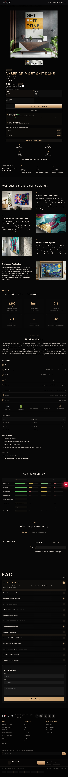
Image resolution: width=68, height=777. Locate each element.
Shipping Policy (50, 727)
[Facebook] (41, 716)
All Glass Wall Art (7, 724)
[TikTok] (49, 716)
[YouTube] (53, 716)
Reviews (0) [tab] (39, 542)
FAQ (25, 727)
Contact (26, 730)
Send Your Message (34, 699)
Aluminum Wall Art (7, 727)
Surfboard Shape (7, 732)
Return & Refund (50, 730)
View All (64, 577)
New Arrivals (5, 743)
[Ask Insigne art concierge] (66, 484)
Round (4, 738)
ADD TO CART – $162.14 (40, 106)
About (26, 724)
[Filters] (33, 547)
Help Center (49, 732)
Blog (25, 738)
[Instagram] (37, 716)
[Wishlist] (50, 2)
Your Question (7, 685)
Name (5, 673)
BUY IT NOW (34, 110)
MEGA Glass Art (6, 730)
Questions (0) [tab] (57, 542)
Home (2, 5)
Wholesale (27, 735)
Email (5, 679)
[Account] (48, 2)
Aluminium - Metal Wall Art (10, 5)
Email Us (42, 762)
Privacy (49, 768)
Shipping (63, 768)
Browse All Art (28, 741)
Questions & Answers (39, 532)
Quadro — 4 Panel (7, 735)
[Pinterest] (45, 716)
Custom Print (6, 741)
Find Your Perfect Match (34, 140)
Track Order (49, 724)
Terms (53, 768)
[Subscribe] (64, 753)
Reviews (25, 532)
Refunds (58, 768)
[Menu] (65, 2)
